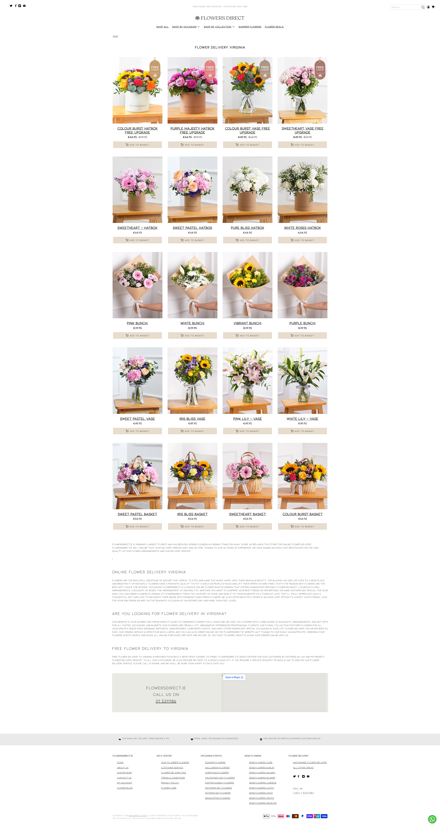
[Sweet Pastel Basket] (137, 476)
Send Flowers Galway (262, 772)
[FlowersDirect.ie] (220, 17)
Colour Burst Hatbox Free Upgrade (137, 130)
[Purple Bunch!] (302, 285)
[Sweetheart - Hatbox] (137, 190)
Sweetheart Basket (247, 514)
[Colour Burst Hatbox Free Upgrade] (137, 90)
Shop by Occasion (184, 26)
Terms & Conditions (173, 777)
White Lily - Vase (302, 418)
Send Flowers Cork (260, 762)
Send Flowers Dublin (261, 767)
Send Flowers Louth (261, 787)
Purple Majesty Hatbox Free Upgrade (192, 130)
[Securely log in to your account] (428, 7)
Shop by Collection (217, 26)
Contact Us (124, 777)
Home (115, 36)
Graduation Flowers (217, 798)
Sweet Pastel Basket (137, 514)
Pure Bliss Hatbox (247, 227)
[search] (423, 7)
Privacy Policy (170, 782)
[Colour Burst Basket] (302, 476)
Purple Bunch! (302, 323)
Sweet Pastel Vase (137, 418)
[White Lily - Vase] (302, 380)
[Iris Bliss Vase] (192, 380)
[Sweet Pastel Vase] (137, 380)
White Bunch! (192, 323)
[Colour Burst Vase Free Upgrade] (247, 90)
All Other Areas (303, 767)
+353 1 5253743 (303, 793)
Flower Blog (125, 787)
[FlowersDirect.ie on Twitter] (12, 6)
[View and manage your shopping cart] (434, 6)
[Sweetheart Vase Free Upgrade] (302, 90)
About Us (122, 767)
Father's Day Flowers (218, 792)
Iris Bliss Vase (192, 418)
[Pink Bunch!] (137, 285)
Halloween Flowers (217, 767)
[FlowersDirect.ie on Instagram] (20, 6)
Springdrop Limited (138, 815)
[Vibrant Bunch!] (247, 285)
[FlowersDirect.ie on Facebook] (16, 6)
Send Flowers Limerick (262, 782)
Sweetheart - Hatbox (137, 227)
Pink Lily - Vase (247, 418)
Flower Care (169, 787)
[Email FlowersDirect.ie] (25, 6)
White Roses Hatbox (302, 227)
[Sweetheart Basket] (247, 476)
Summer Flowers (250, 26)
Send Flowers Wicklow (263, 803)
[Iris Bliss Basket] (192, 476)
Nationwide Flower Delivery (310, 762)
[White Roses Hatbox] (302, 190)
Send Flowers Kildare (262, 777)
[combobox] (405, 7)
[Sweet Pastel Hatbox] (192, 190)
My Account (124, 782)
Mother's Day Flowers (218, 787)
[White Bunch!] (192, 285)
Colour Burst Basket (303, 514)
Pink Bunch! (137, 323)
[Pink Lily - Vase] (247, 380)
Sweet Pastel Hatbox (192, 227)
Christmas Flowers (217, 772)
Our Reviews (124, 772)
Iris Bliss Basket (192, 514)
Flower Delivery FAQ (173, 772)
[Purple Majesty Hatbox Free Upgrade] (192, 90)
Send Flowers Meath (261, 798)
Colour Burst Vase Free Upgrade (247, 130)
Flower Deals (274, 26)
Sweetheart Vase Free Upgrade (302, 130)
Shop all (162, 26)
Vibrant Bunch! (248, 323)
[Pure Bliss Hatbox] (247, 190)
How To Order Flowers (175, 762)
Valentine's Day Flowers (220, 777)
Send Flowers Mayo (261, 792)
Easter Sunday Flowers (219, 782)
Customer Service (172, 767)
